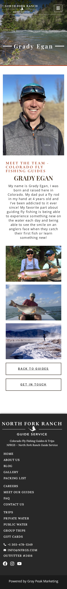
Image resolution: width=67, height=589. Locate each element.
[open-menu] (58, 8)
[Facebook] (5, 563)
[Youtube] (19, 563)
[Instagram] (12, 563)
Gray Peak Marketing (42, 581)
